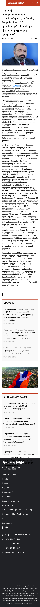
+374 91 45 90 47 (12, 544)
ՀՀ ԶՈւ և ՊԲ (7, 505)
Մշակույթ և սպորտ (10, 501)
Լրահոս (9, 302)
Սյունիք (5, 479)
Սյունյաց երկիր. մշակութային (15, 514)
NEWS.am (16, 86)
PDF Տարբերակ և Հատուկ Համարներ (19, 510)
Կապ (4, 519)
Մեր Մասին (7, 523)
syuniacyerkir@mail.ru (14, 552)
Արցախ (5, 483)
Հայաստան (7, 488)
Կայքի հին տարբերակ (12, 467)
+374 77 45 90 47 (12, 548)
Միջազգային (8, 492)
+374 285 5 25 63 (12, 539)
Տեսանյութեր (8, 497)
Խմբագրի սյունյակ (10, 474)
